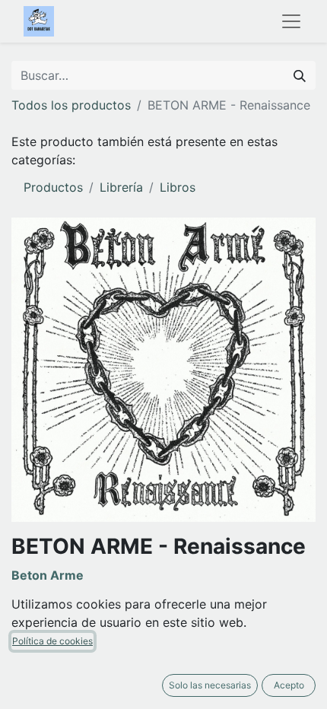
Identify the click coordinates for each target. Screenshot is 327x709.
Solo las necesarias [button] (210, 685)
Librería (121, 187)
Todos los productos (71, 105)
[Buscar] (300, 75)
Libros (177, 187)
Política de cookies (52, 641)
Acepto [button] (289, 685)
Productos (53, 187)
